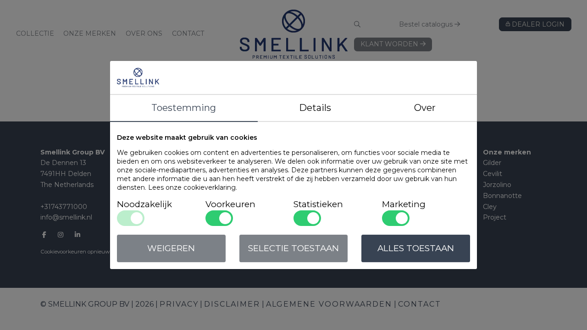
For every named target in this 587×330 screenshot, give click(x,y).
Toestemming (183, 107)
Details (315, 107)
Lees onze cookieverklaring (192, 187)
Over (425, 107)
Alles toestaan (415, 248)
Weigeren (171, 248)
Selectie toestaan (293, 248)
